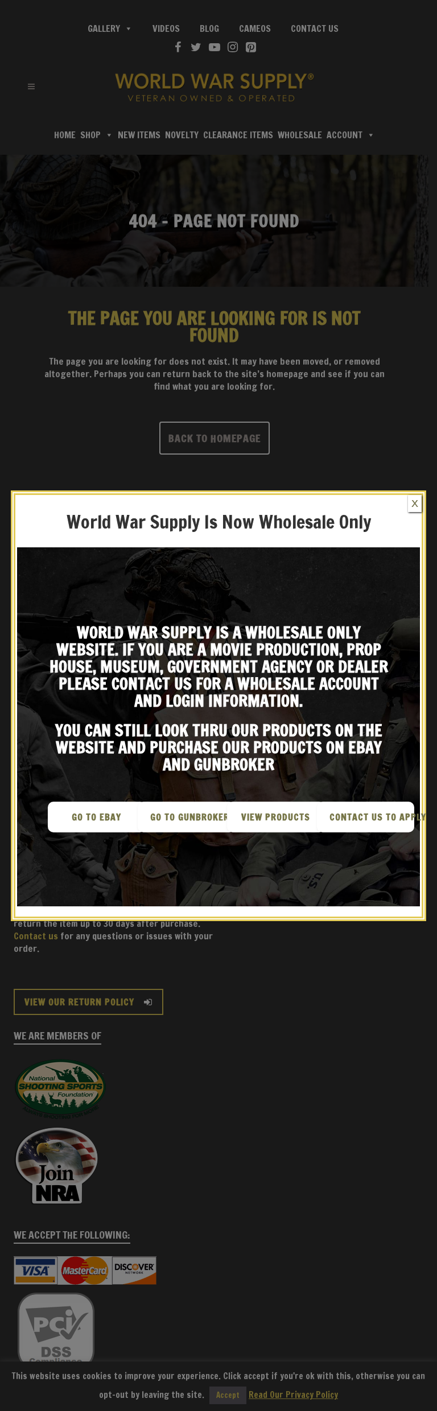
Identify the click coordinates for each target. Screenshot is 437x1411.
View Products (275, 817)
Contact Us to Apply (372, 817)
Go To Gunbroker (189, 817)
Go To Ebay (96, 817)
